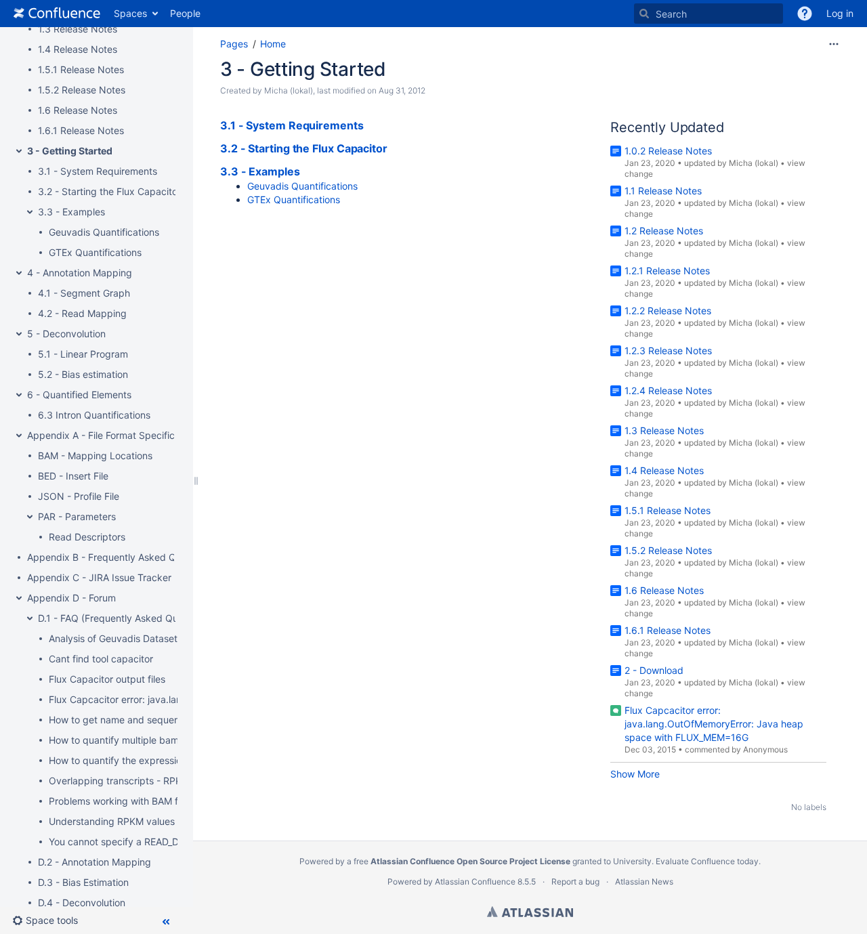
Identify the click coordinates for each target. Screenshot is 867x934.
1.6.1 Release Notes (81, 130)
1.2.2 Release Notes (668, 310)
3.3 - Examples (71, 211)
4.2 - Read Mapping (82, 313)
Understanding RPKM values (112, 821)
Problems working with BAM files (120, 801)
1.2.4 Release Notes (668, 390)
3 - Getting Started (69, 150)
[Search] (644, 13)
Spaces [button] (130, 13)
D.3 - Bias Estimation (83, 882)
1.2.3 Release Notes (668, 350)
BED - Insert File (73, 476)
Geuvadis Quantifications (104, 232)
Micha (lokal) (288, 90)
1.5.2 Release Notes (81, 89)
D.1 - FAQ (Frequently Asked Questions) (125, 618)
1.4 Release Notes (77, 49)
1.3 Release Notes (77, 29)
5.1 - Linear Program (83, 354)
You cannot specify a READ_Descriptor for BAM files (162, 841)
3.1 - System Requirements (97, 171)
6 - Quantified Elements (79, 394)
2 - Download (654, 670)
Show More (635, 774)
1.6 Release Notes (77, 110)
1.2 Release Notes (664, 230)
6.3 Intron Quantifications (94, 415)
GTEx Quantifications (95, 252)
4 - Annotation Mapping (79, 272)
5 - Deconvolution (66, 333)
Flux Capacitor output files (107, 679)
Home (273, 43)
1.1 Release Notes (663, 190)
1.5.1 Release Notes (81, 69)
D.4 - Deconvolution (81, 902)
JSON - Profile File (78, 496)
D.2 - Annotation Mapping (94, 862)
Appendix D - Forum (71, 597)
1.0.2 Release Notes (668, 150)
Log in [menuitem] (839, 13)
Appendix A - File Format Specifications (114, 435)
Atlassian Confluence (475, 881)
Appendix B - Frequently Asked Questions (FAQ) (133, 557)
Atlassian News (644, 881)
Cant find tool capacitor (101, 658)
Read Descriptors (87, 537)
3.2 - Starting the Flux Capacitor (109, 191)
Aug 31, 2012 (402, 90)
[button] (805, 13)
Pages (234, 43)
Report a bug (575, 881)
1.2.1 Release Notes (667, 270)
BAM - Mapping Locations (95, 455)
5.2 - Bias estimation (83, 374)
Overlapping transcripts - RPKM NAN (131, 780)
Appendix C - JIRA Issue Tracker (99, 577)
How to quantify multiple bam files (124, 740)
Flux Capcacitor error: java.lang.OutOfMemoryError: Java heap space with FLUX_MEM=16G (714, 723)
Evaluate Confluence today (707, 861)
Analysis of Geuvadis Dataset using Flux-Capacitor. (161, 638)
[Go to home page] (57, 13)
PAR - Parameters (77, 516)
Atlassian (530, 911)
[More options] (834, 44)
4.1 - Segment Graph (84, 293)
